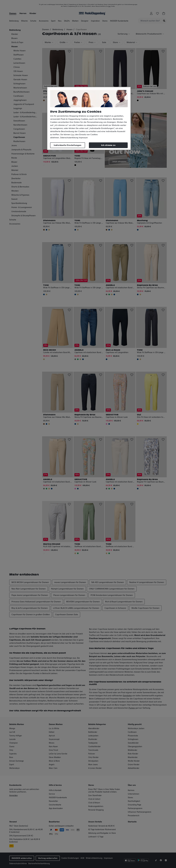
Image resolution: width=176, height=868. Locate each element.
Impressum (83, 138)
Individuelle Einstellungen (67, 145)
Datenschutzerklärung (69, 138)
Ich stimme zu (108, 145)
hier (73, 134)
